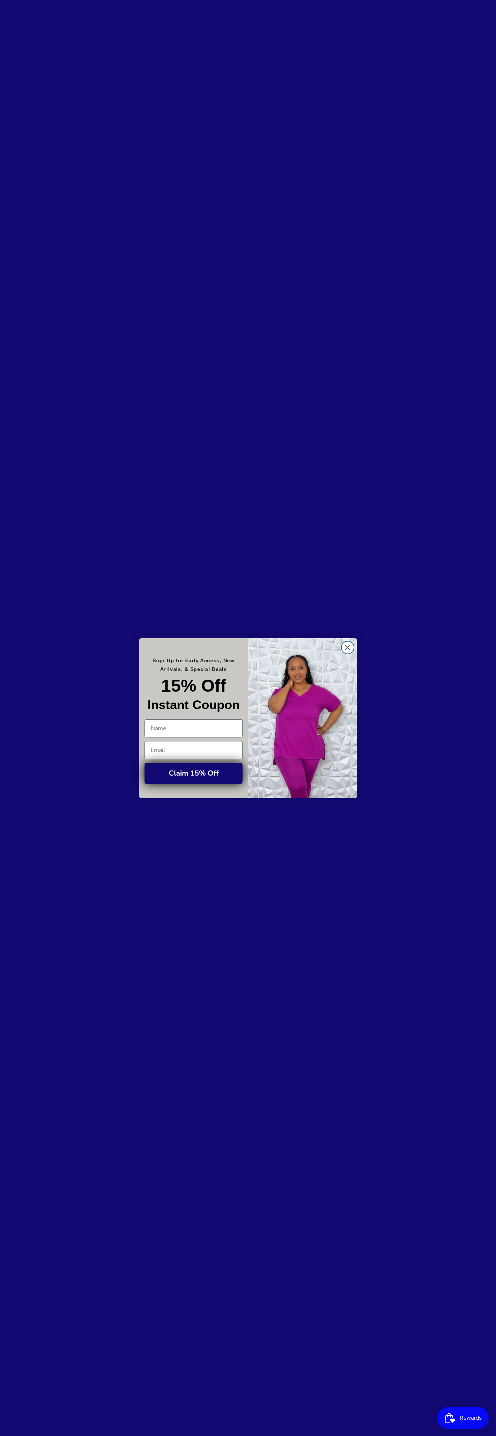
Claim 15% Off (194, 773)
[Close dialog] (347, 647)
